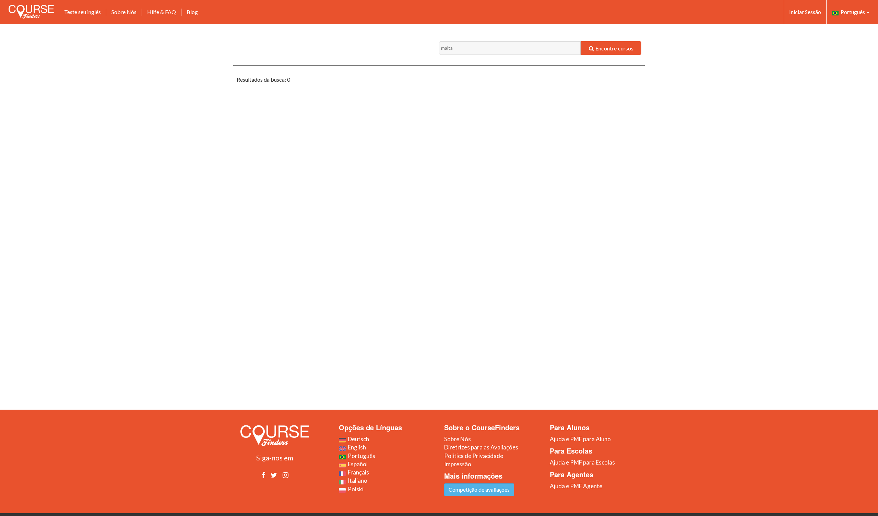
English (356, 447)
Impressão (457, 464)
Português (852, 12)
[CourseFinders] (31, 11)
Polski (355, 489)
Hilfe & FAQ (161, 12)
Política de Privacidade (473, 455)
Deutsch (357, 439)
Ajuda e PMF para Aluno (580, 439)
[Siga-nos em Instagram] (285, 475)
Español (357, 464)
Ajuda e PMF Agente (576, 486)
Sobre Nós (124, 12)
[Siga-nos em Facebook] (263, 475)
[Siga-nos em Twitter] (274, 475)
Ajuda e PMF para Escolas (582, 462)
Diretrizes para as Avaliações (481, 447)
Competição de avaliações (479, 489)
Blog (192, 12)
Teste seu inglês (82, 12)
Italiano (356, 480)
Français (357, 472)
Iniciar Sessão (805, 12)
